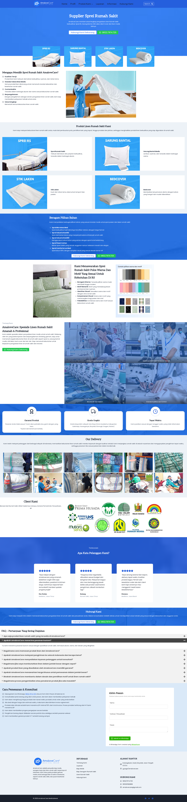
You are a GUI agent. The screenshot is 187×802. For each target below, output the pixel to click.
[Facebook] (145, 798)
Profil (72, 4)
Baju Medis (80, 769)
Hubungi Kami (126, 4)
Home (64, 4)
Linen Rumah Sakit (83, 774)
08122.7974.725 (30, 694)
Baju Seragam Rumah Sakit (86, 772)
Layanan (100, 4)
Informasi (112, 4)
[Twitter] (149, 798)
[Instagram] (152, 798)
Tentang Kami (82, 763)
